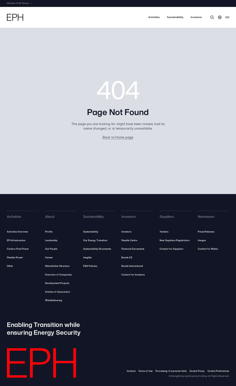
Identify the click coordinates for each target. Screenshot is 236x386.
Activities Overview (17, 232)
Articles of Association (57, 292)
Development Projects (57, 283)
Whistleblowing (53, 300)
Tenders (164, 232)
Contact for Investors (133, 275)
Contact (131, 371)
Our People (51, 249)
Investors (196, 17)
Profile (49, 232)
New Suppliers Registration (175, 240)
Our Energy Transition (95, 240)
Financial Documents (132, 249)
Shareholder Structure (57, 266)
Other (10, 266)
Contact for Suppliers (171, 249)
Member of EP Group (18, 3)
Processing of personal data (171, 371)
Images (202, 240)
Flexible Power (15, 258)
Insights (87, 258)
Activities (154, 17)
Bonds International (132, 266)
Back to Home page (118, 137)
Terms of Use (145, 371)
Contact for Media (208, 249)
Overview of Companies (58, 275)
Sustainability (175, 17)
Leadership (51, 240)
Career (49, 258)
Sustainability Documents (97, 249)
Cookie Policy (197, 371)
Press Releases (206, 232)
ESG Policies (90, 266)
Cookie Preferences (218, 371)
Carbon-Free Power (18, 249)
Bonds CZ (126, 258)
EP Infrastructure (16, 240)
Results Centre (129, 240)
